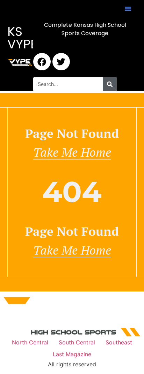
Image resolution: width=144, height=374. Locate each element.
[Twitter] (61, 61)
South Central (77, 342)
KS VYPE (22, 38)
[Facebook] (42, 61)
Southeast (119, 342)
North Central (30, 342)
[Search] (110, 84)
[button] (128, 8)
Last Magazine (72, 354)
